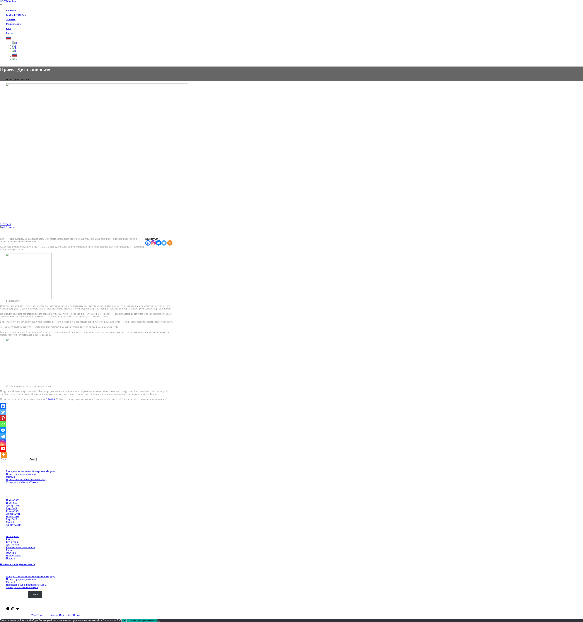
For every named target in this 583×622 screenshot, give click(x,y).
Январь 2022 (12, 511)
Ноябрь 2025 (12, 500)
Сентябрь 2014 (13, 524)
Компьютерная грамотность (20, 547)
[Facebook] (148, 243)
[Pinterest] (3, 418)
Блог (8, 28)
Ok (124, 620)
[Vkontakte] (158, 243)
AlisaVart (50, 399)
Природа (10, 558)
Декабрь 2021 (13, 514)
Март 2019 (11, 519)
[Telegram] (3, 436)
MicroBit (10, 476)
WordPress (36, 615)
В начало (11, 10)
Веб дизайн (12, 542)
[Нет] (159, 621)
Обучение (11, 553)
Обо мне (10, 19)
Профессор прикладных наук (21, 474)
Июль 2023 (11, 503)
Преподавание (13, 555)
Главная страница (16, 14)
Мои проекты (13, 23)
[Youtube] (3, 449)
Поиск (32, 459)
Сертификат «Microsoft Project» (22, 482)
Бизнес (9, 539)
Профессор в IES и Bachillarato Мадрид (26, 479)
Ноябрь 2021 (12, 516)
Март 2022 (11, 508)
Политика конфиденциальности (17, 564)
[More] (170, 243)
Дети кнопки (13, 544)
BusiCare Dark (56, 615)
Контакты (11, 32)
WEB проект (8, 227)
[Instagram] (153, 243)
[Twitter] (164, 243)
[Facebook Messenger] (3, 430)
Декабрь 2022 (13, 505)
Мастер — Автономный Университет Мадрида (30, 471)
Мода (9, 550)
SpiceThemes (73, 615)
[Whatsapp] (3, 424)
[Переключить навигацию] (1, 4)
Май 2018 (11, 522)
